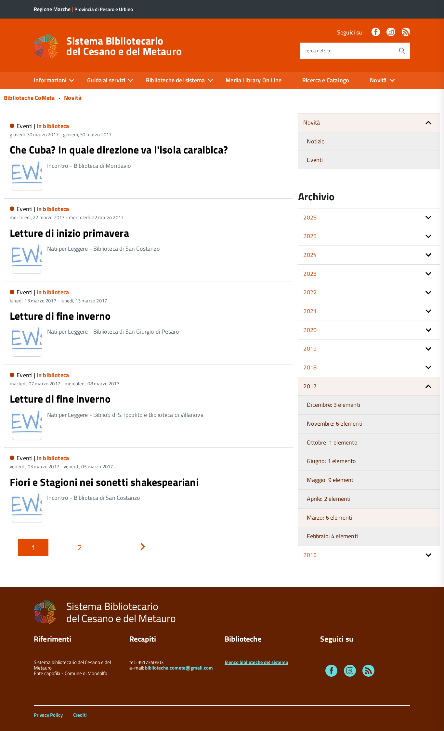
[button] (428, 122)
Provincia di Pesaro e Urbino (103, 9)
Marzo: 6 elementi (329, 517)
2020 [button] (310, 330)
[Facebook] (376, 32)
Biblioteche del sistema (175, 80)
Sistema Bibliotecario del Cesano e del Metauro (124, 45)
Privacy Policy (48, 715)
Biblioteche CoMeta (29, 97)
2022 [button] (310, 292)
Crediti (80, 715)
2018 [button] (310, 367)
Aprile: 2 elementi (328, 498)
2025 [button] (310, 236)
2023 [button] (310, 273)
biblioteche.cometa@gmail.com (179, 667)
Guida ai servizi (106, 80)
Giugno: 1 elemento (331, 461)
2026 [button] (310, 217)
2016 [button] (310, 555)
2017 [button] (310, 386)
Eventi (315, 159)
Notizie (315, 141)
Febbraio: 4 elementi (332, 536)
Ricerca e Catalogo (325, 80)
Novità (378, 80)
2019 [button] (310, 348)
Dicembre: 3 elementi (333, 404)
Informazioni (50, 80)
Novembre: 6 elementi (334, 423)
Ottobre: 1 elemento (332, 442)
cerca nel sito (318, 50)
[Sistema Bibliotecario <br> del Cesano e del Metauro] (46, 45)
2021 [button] (310, 311)
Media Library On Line (253, 80)
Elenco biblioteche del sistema (256, 662)
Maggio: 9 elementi (331, 479)
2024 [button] (310, 254)
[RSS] (406, 32)
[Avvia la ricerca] (402, 51)
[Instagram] (390, 32)
